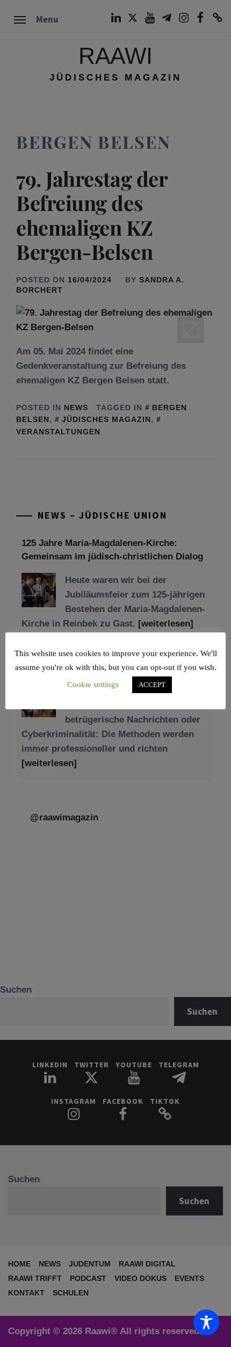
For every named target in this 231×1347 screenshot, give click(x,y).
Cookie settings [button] (93, 684)
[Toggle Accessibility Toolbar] (206, 1322)
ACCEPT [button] (152, 685)
